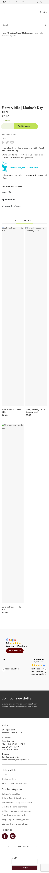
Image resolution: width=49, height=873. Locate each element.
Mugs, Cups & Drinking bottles (15, 820)
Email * (14, 858)
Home (4, 33)
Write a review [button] (15, 650)
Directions (6, 737)
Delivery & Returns (11, 206)
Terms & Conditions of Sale (14, 783)
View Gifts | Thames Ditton (24, 13)
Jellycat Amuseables (11, 794)
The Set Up (37, 847)
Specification (8, 200)
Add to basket (24, 126)
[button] (45, 670)
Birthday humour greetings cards (16, 811)
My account (40, 12)
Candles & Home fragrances (14, 807)
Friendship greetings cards (14, 815)
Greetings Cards (14, 33)
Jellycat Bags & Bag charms (14, 798)
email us (28, 155)
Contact (5, 775)
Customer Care (9, 779)
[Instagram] (13, 836)
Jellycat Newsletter (26, 175)
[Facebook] (6, 836)
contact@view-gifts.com (18, 760)
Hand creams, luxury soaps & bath (17, 803)
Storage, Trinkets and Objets (15, 824)
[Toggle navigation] (4, 12)
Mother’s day (27, 33)
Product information (12, 187)
